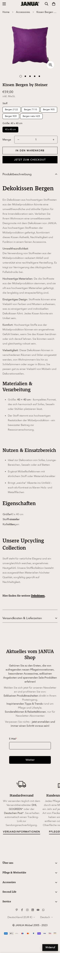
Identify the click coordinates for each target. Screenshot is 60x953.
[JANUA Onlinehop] (30, 3)
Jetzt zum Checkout (30, 159)
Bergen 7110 (30, 109)
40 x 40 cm (10, 129)
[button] (54, 4)
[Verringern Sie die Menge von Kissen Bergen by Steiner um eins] (18, 139)
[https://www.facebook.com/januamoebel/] (22, 910)
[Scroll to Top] (54, 935)
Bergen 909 (11, 116)
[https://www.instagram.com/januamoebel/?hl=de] (27, 910)
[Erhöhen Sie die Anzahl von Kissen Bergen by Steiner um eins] (53, 139)
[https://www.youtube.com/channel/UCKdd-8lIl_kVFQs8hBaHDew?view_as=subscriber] (38, 910)
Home (6, 12)
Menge (6, 139)
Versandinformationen (21, 831)
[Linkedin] (32, 910)
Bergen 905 (49, 109)
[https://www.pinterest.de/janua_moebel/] (16, 910)
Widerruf (50, 947)
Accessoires (23, 12)
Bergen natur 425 (31, 116)
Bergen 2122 (11, 109)
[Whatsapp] (43, 910)
